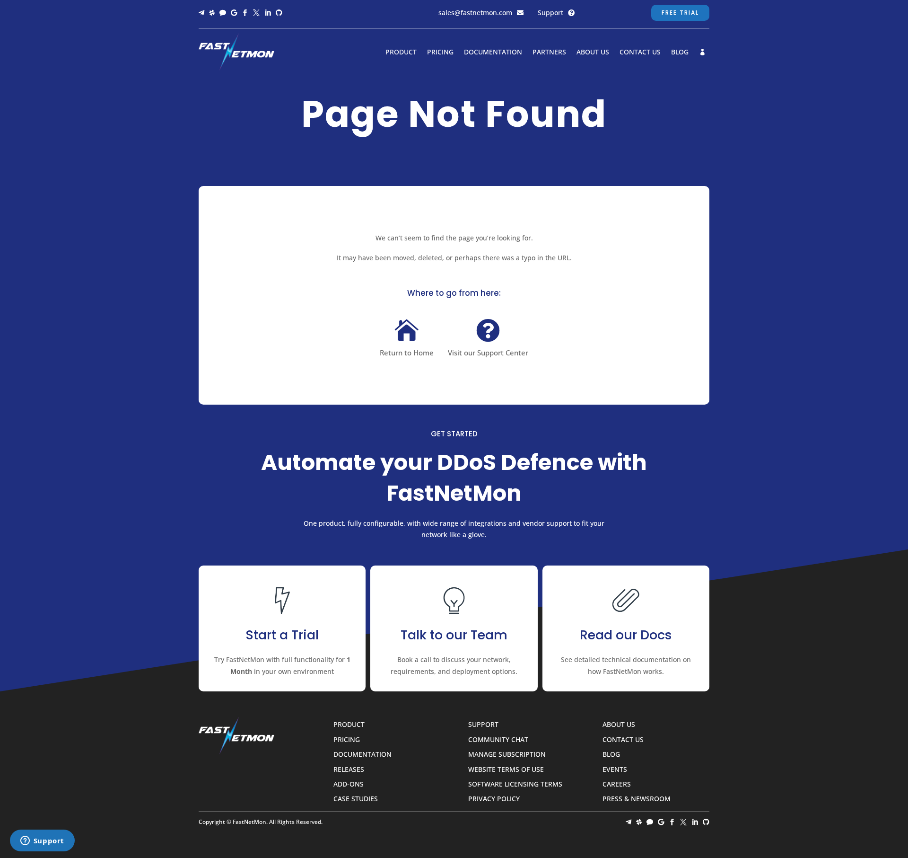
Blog (680, 52)
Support (550, 12)
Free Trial (680, 13)
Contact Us (640, 52)
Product (401, 52)
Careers (616, 784)
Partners (549, 52)
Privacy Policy (494, 799)
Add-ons (348, 784)
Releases (348, 770)
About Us (592, 52)
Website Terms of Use (506, 770)
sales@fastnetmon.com (475, 12)
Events (614, 770)
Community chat (498, 740)
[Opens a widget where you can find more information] (42, 841)
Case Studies (355, 799)
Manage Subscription (507, 755)
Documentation (493, 52)
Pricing (440, 52)
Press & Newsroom (636, 799)
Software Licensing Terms (515, 784)
